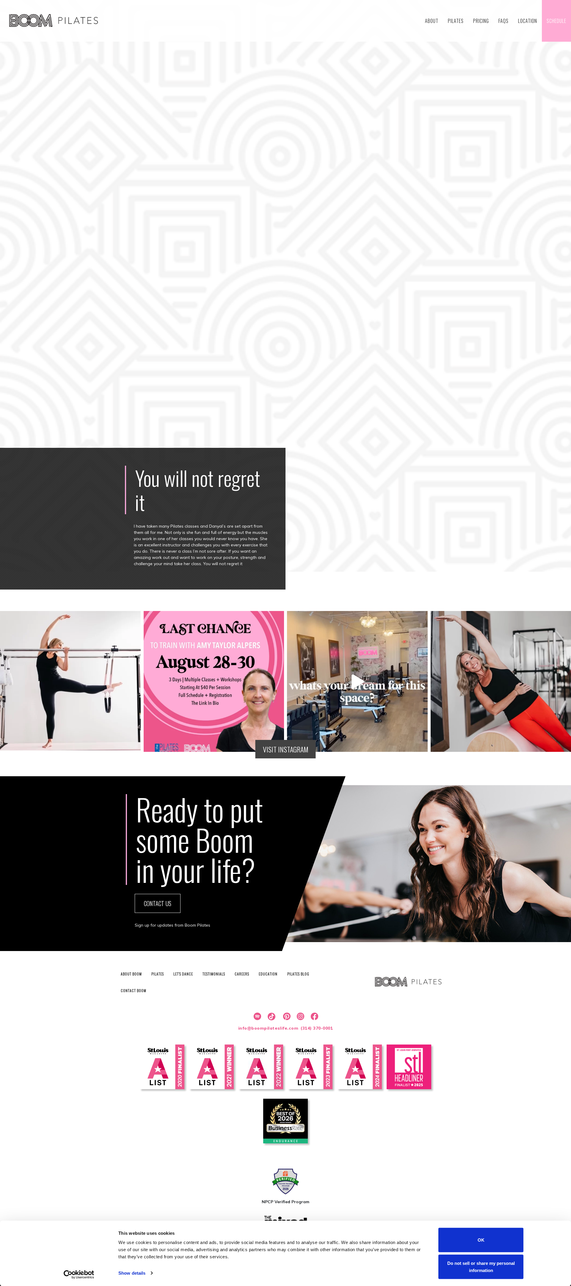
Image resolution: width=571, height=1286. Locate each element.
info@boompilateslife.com (268, 1028)
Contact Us (157, 903)
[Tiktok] (270, 1016)
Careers (242, 973)
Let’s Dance (183, 973)
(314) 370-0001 (317, 1028)
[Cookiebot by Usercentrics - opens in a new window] (79, 1274)
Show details (131, 1273)
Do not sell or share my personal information (481, 1266)
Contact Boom (133, 990)
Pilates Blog (298, 973)
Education (268, 973)
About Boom (131, 973)
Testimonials (214, 973)
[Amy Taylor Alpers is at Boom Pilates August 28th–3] (214, 681)
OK (481, 1240)
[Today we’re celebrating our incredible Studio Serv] (70, 681)
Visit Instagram (285, 749)
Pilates (157, 973)
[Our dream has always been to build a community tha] (357, 681)
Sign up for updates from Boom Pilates (172, 925)
